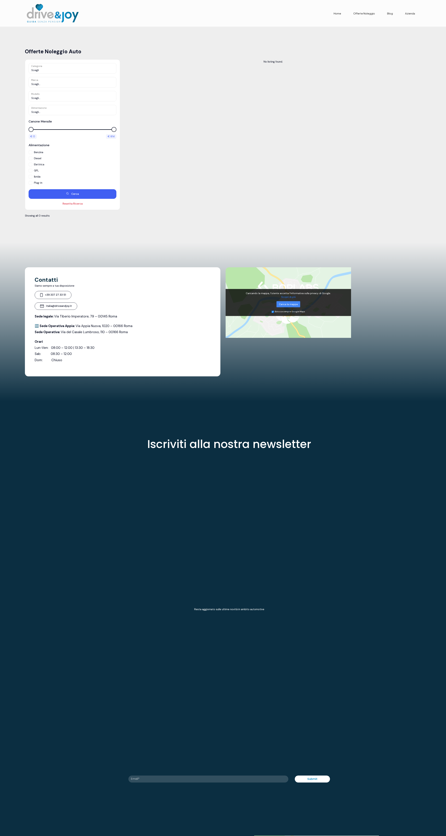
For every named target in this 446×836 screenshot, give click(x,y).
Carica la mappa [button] (288, 304)
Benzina (38, 152)
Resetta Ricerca (73, 203)
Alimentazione (39, 107)
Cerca (75, 194)
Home (337, 13)
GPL (36, 170)
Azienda (410, 13)
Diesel (37, 158)
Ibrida (37, 176)
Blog (390, 13)
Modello (35, 94)
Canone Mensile (40, 121)
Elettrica (39, 164)
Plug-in (38, 183)
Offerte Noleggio (364, 13)
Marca (34, 80)
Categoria (36, 66)
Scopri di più (288, 296)
